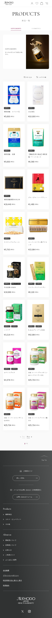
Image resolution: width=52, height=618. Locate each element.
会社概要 (6, 570)
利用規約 (6, 585)
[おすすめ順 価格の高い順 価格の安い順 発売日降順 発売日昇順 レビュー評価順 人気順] (42, 77)
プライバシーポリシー (11, 575)
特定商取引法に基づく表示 (12, 580)
